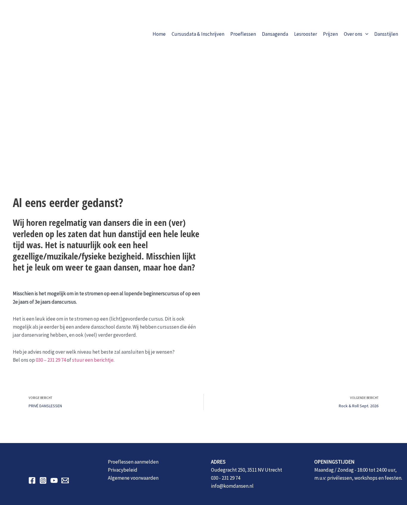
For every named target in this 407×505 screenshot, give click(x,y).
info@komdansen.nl (232, 486)
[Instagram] (43, 480)
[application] (365, 34)
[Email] (65, 480)
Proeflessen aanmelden (133, 462)
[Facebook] (32, 480)
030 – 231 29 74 (51, 360)
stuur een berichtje (93, 360)
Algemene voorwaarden (133, 478)
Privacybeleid (122, 470)
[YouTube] (54, 480)
